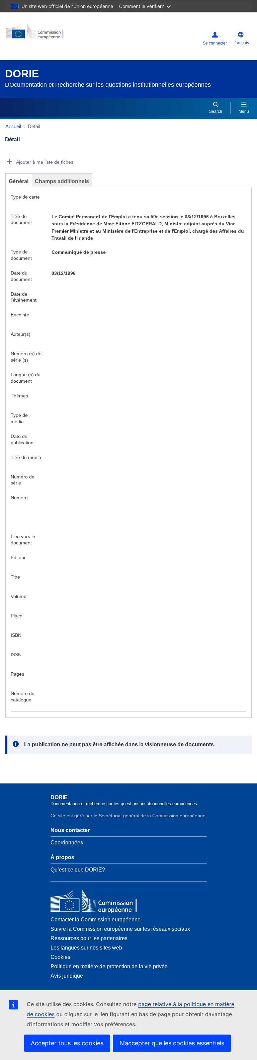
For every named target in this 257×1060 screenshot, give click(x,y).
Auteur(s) (20, 334)
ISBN (16, 635)
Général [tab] (18, 181)
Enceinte (20, 314)
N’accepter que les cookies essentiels (171, 1043)
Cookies (60, 957)
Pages (17, 674)
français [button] (242, 43)
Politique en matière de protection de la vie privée (109, 966)
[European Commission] (46, 33)
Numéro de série (22, 480)
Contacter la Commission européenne (96, 919)
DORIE (22, 74)
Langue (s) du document (25, 378)
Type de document (21, 255)
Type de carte (25, 197)
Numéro (19, 497)
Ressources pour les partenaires (89, 938)
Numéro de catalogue (22, 696)
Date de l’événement (23, 297)
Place (16, 615)
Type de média (19, 418)
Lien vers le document (23, 539)
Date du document (21, 276)
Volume (18, 596)
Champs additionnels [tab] (62, 181)
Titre (15, 577)
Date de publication (22, 439)
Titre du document (21, 219)
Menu (244, 111)
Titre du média (26, 457)
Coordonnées (67, 842)
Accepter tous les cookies (67, 1043)
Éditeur (18, 557)
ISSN (16, 654)
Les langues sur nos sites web (86, 948)
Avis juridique (67, 976)
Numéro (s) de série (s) (26, 357)
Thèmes (19, 395)
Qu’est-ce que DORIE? (78, 870)
